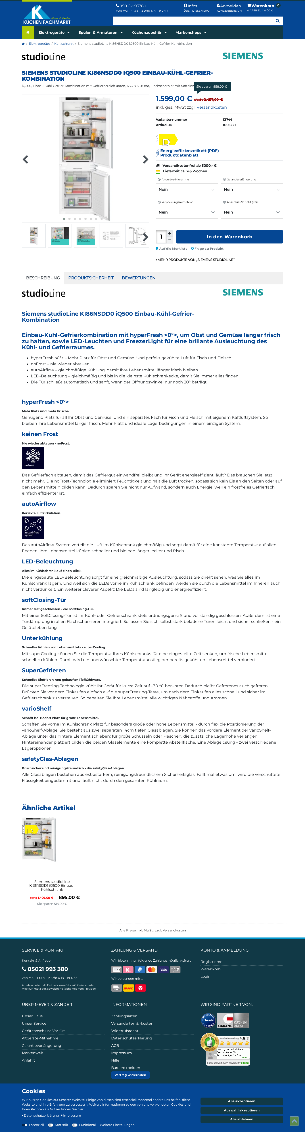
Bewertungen (139, 277)
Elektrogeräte (52, 32)
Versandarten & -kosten (132, 1023)
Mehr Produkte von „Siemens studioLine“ (195, 260)
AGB (115, 1045)
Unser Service (34, 1023)
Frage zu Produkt (209, 249)
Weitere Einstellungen (117, 1125)
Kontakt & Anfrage (36, 960)
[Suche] (277, 21)
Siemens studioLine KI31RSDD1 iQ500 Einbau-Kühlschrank (52, 886)
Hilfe (115, 1060)
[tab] (43, 278)
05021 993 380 (47, 969)
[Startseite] (28, 32)
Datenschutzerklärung (131, 1038)
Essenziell (36, 1125)
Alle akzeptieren (241, 1101)
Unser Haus (32, 1016)
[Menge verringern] (170, 240)
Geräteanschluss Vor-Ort (43, 1031)
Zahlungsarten (124, 1016)
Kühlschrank (63, 44)
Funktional (87, 1125)
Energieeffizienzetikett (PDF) (189, 150)
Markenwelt (32, 1053)
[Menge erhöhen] (170, 233)
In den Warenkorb (229, 236)
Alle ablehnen (242, 1119)
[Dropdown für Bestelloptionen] (159, 183)
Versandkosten (212, 107)
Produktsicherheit (91, 277)
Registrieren (212, 962)
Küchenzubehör (147, 32)
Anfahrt (28, 1060)
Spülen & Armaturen (99, 32)
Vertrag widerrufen (130, 1075)
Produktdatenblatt (178, 155)
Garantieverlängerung (41, 1045)
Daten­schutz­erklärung (42, 1115)
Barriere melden (125, 1068)
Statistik (61, 1125)
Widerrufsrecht (124, 1031)
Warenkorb (211, 969)
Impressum (121, 1053)
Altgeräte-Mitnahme (40, 1038)
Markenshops (189, 32)
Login (206, 976)
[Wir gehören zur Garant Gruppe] (233, 1020)
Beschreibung (43, 277)
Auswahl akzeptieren (242, 1110)
